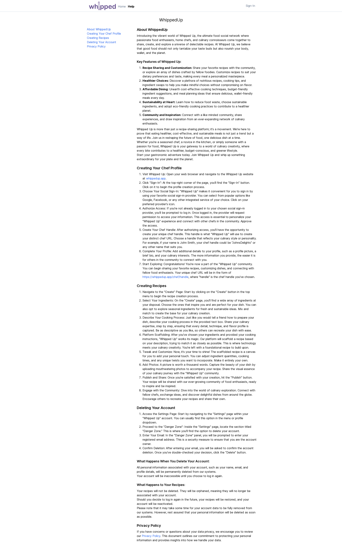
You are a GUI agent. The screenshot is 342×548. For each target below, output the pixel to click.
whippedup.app (156, 178)
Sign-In (250, 5)
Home (122, 6)
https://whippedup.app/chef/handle (165, 277)
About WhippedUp (99, 29)
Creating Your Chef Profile (104, 33)
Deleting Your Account (101, 42)
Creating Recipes (98, 38)
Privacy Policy (96, 46)
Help (131, 6)
